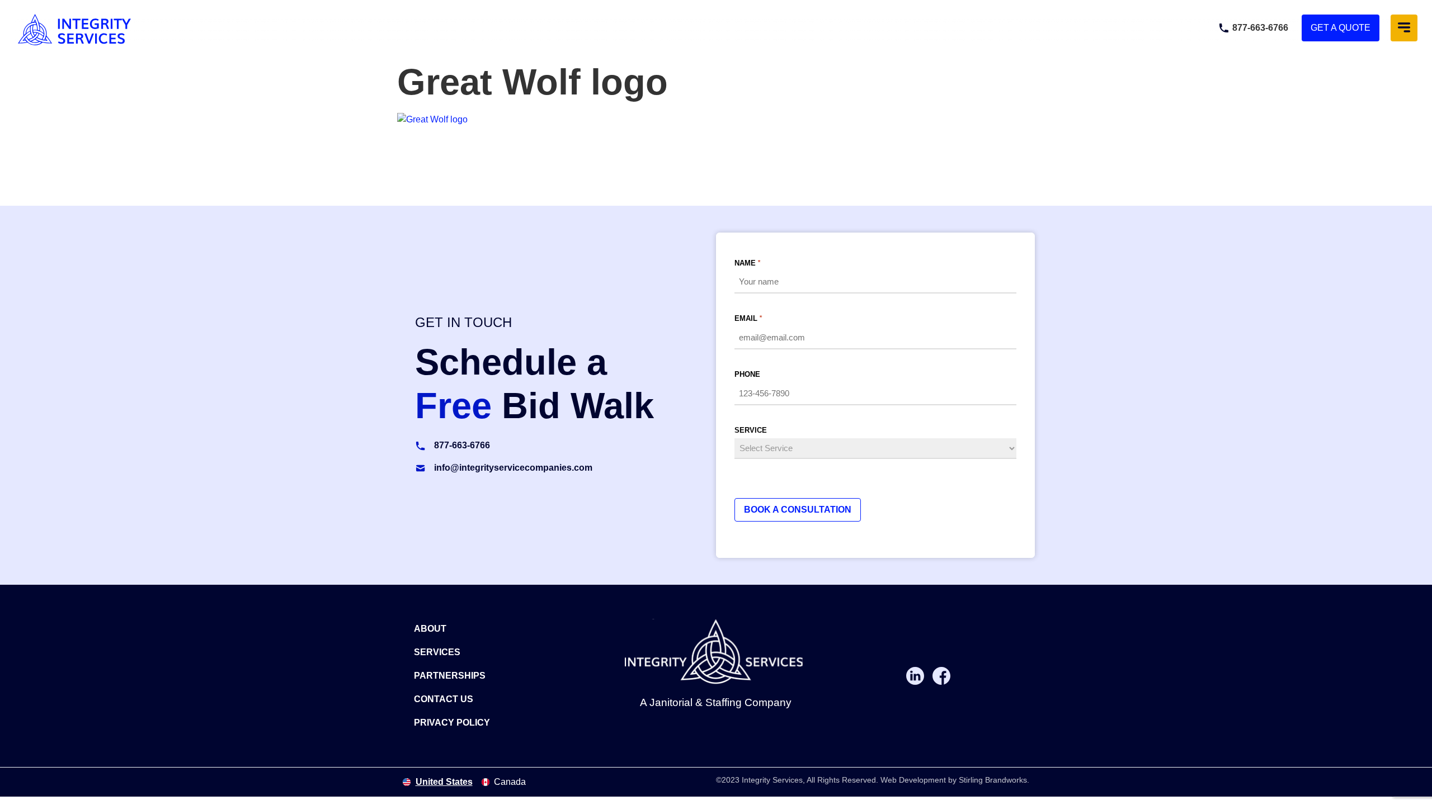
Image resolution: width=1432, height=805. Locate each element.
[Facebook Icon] (941, 676)
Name (747, 263)
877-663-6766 (1260, 27)
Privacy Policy (452, 722)
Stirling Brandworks (993, 779)
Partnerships (450, 675)
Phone (747, 374)
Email (748, 318)
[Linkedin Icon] (915, 676)
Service (750, 430)
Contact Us (443, 699)
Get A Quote (1340, 27)
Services (437, 652)
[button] (1404, 28)
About (430, 628)
